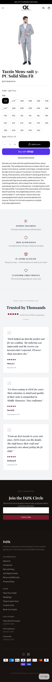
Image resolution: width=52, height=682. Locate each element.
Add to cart (35, 144)
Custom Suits (8, 605)
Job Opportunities (10, 573)
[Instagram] (23, 654)
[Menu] (3, 8)
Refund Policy (9, 569)
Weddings (7, 597)
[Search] (43, 8)
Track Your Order (10, 593)
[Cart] (49, 8)
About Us (6, 561)
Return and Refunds (11, 577)
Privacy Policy (8, 581)
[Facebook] (28, 654)
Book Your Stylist (10, 609)
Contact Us (7, 565)
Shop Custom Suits (11, 601)
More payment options (26, 157)
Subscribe (26, 517)
